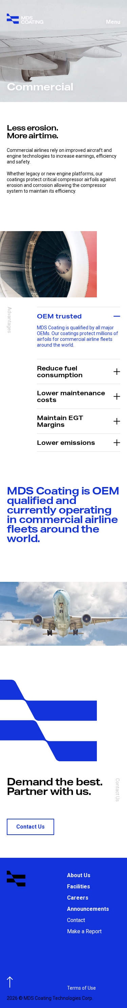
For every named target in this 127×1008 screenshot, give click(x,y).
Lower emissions (66, 442)
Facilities (78, 886)
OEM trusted (59, 316)
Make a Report (84, 931)
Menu (113, 22)
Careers (77, 897)
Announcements (88, 909)
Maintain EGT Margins (60, 421)
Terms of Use (81, 988)
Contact (76, 920)
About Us (78, 875)
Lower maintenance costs (71, 396)
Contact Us (30, 826)
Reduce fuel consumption (60, 371)
